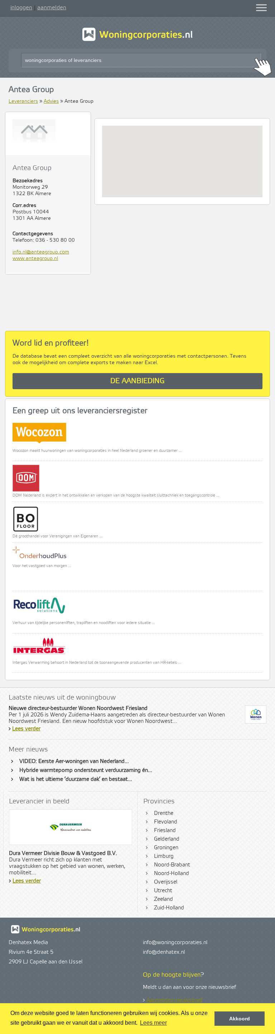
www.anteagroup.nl (35, 258)
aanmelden (51, 7)
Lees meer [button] (153, 1023)
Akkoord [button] (239, 1018)
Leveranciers (23, 101)
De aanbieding (137, 381)
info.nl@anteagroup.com (41, 252)
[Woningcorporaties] (137, 40)
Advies (51, 101)
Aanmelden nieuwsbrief (174, 1000)
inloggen (21, 7)
